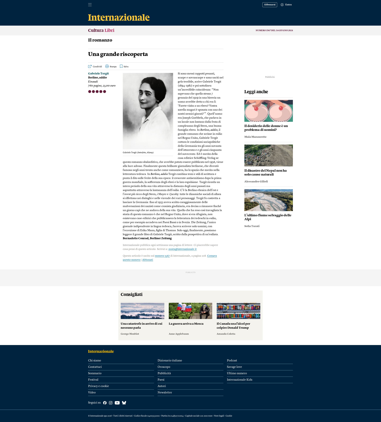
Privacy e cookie (98, 386)
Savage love (234, 367)
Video (92, 392)
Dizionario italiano (170, 360)
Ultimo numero (237, 373)
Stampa (113, 67)
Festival (93, 379)
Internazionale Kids (239, 379)
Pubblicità (164, 373)
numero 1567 (162, 256)
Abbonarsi (269, 5)
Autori (162, 386)
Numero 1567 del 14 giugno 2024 (274, 30)
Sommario (95, 373)
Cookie (229, 416)
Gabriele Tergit (98, 73)
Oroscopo (164, 367)
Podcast (232, 360)
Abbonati (147, 260)
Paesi (161, 379)
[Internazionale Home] (102, 351)
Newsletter (165, 392)
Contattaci (95, 367)
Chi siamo (94, 360)
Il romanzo (100, 40)
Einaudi (93, 81)
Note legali (219, 416)
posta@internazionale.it (183, 249)
